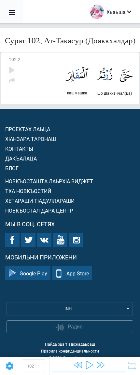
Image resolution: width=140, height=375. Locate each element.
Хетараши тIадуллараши (40, 200)
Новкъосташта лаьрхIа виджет (49, 181)
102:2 (14, 59)
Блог (12, 168)
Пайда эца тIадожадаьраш (70, 344)
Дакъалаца (21, 158)
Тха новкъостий (28, 191)
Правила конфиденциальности (70, 351)
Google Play (33, 273)
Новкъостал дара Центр (39, 210)
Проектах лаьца (27, 129)
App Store (77, 273)
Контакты (19, 148)
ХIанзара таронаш (30, 138)
